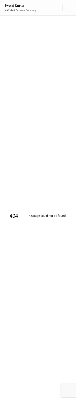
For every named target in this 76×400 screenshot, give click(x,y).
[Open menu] (66, 8)
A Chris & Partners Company (20, 10)
